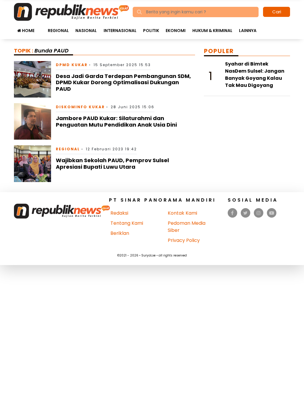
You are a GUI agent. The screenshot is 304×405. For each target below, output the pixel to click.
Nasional (86, 31)
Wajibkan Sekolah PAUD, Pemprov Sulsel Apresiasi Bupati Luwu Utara (112, 163)
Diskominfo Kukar (80, 106)
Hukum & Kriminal (212, 31)
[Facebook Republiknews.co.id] (232, 213)
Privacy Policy (184, 240)
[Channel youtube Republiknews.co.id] (271, 213)
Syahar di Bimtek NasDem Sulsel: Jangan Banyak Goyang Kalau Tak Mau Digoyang (254, 74)
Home (27, 31)
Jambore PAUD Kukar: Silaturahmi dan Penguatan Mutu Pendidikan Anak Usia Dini (116, 121)
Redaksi (119, 213)
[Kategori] (41, 27)
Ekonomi (176, 31)
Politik (151, 31)
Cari (276, 12)
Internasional (120, 31)
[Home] (71, 11)
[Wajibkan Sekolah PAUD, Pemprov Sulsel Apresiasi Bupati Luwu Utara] (32, 163)
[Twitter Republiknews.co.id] (245, 213)
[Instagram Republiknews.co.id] (258, 213)
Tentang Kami (126, 223)
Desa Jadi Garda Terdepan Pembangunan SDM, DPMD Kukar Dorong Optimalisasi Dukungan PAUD (123, 82)
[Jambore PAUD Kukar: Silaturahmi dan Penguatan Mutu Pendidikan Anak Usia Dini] (32, 121)
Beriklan (119, 233)
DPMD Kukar (72, 64)
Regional (58, 31)
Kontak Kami (182, 213)
